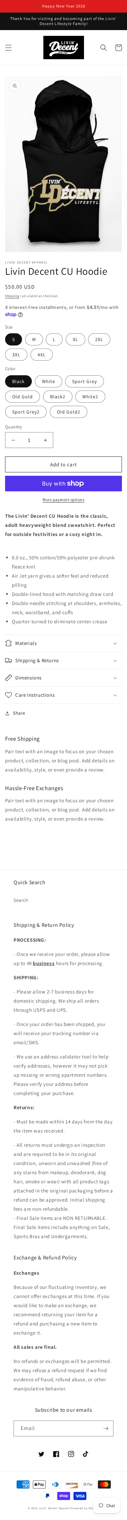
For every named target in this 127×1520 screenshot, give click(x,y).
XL (75, 339)
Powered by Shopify (84, 1508)
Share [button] (19, 713)
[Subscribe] (105, 1428)
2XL (99, 339)
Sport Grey (84, 381)
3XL (16, 355)
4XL (42, 355)
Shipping (12, 296)
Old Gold (22, 397)
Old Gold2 (68, 412)
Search (21, 900)
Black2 (57, 397)
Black (18, 381)
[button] (8, 47)
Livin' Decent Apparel (54, 1508)
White (48, 381)
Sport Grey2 (26, 412)
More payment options (63, 499)
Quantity (13, 427)
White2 (90, 397)
